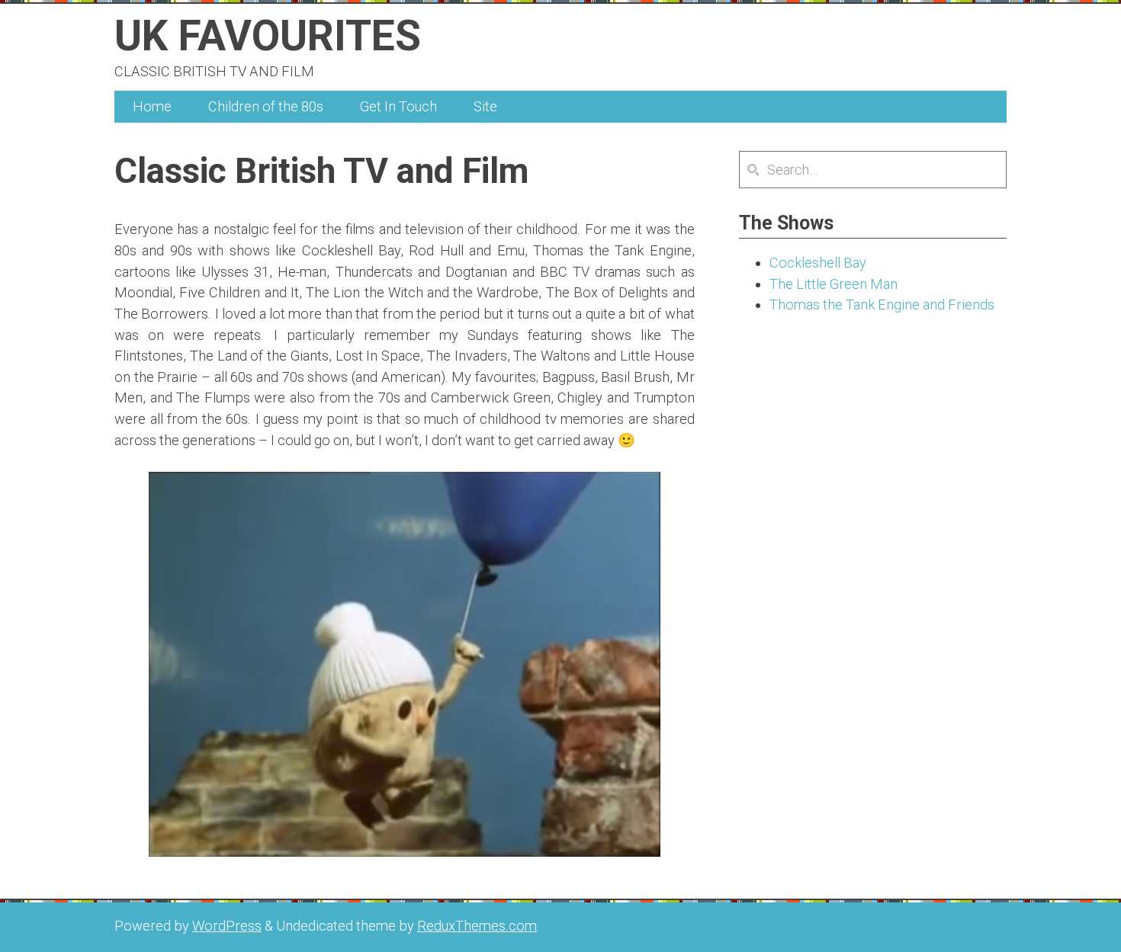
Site (485, 106)
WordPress (227, 926)
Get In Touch (398, 106)
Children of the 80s (265, 106)
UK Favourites (267, 35)
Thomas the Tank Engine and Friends (881, 304)
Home (152, 106)
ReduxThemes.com (477, 926)
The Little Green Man (833, 284)
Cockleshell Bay (817, 263)
